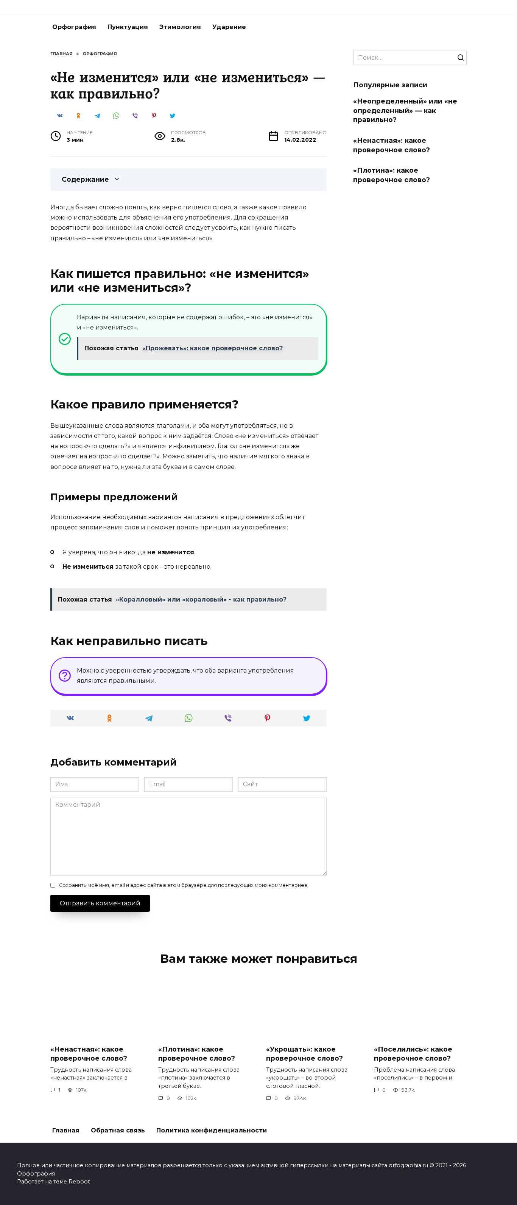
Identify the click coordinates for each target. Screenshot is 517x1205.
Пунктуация (127, 27)
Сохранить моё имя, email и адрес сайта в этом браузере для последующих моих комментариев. (183, 885)
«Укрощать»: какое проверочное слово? (304, 1053)
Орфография (74, 27)
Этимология (180, 27)
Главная (65, 1130)
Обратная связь (118, 1130)
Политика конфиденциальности (211, 1130)
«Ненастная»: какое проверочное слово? (391, 145)
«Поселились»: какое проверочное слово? (413, 1053)
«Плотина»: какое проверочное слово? (391, 175)
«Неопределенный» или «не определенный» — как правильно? (405, 110)
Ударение (229, 27)
